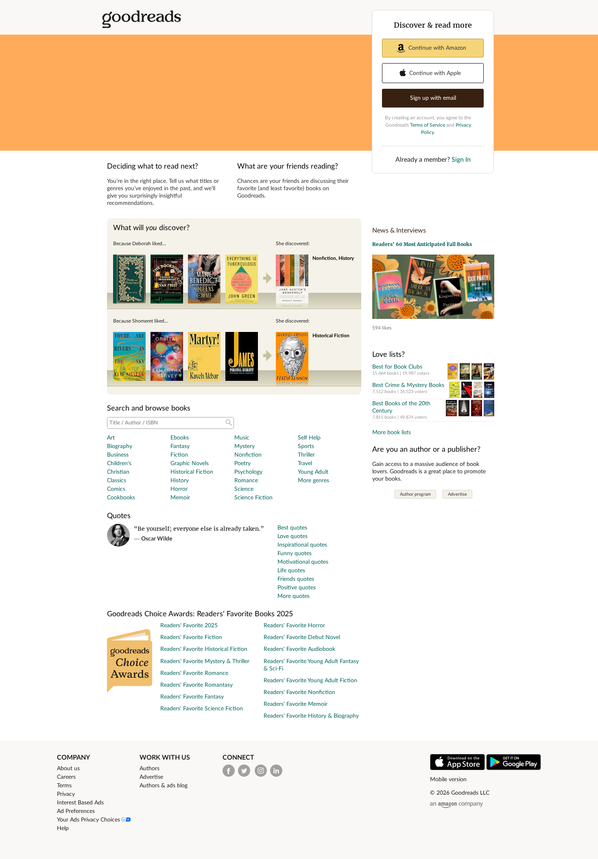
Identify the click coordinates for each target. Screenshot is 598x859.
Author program (415, 494)
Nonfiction (248, 455)
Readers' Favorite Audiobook (299, 649)
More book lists (391, 432)
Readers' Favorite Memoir (295, 704)
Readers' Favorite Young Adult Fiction (310, 680)
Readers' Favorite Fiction (191, 637)
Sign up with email (433, 98)
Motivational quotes (302, 562)
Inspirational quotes (302, 545)
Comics (116, 489)
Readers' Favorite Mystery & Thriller (204, 661)
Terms (64, 786)
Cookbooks (121, 498)
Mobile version (448, 779)
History (179, 480)
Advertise (457, 494)
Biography (119, 446)
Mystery (244, 446)
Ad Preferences (76, 811)
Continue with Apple (435, 73)
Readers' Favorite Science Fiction (201, 709)
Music (241, 438)
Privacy (66, 794)
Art (111, 438)
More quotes (293, 596)
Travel (305, 463)
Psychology (248, 472)
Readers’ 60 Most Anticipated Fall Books (422, 244)
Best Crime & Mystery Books (408, 385)
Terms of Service (427, 125)
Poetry (242, 463)
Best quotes (292, 528)
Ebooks (179, 438)
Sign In (461, 159)
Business (118, 455)
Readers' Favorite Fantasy (192, 697)
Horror (179, 489)
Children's (119, 463)
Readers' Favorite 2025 (189, 625)
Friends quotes (295, 579)
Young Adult (313, 472)
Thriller (306, 455)
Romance (246, 480)
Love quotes (292, 536)
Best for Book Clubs (397, 367)
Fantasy (180, 446)
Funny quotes (294, 553)
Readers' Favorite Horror (294, 625)
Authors (149, 768)
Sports (306, 446)
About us (68, 768)
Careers (66, 777)
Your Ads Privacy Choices (89, 820)
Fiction (179, 455)
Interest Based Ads (80, 803)
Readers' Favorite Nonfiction (299, 692)
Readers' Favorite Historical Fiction (203, 649)
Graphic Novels (189, 463)
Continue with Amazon (437, 48)
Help (63, 828)
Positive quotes (296, 588)
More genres (313, 480)
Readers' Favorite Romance (194, 673)
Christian (118, 472)
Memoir (180, 498)
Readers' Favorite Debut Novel (302, 637)
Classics (116, 480)
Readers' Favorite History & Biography (311, 716)
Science (243, 489)
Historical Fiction (191, 472)
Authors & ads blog (164, 786)
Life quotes (291, 570)
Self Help (309, 438)
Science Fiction (253, 498)
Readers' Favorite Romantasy (196, 685)
